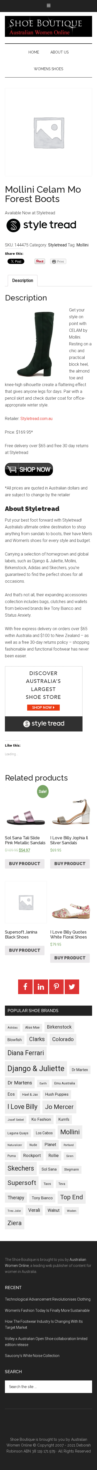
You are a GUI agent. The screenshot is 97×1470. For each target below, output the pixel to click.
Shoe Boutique (48, 26)
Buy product (24, 863)
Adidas (13, 1027)
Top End (71, 1197)
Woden (71, 1211)
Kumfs (63, 1119)
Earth (43, 1083)
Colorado (63, 1039)
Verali (34, 1210)
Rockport (32, 1155)
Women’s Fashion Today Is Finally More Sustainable (47, 1310)
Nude (33, 1145)
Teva (61, 1184)
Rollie (53, 1155)
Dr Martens (20, 1083)
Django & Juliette (36, 1068)
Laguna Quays (18, 1133)
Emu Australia (64, 1083)
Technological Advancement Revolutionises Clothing (48, 1299)
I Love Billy (23, 1107)
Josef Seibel (16, 1119)
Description (22, 280)
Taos (47, 1184)
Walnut (53, 1210)
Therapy (16, 1197)
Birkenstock (59, 1027)
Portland (69, 1145)
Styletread (57, 245)
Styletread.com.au (36, 418)
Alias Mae (32, 1027)
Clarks (37, 1039)
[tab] (23, 280)
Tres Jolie (14, 1211)
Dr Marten (80, 1070)
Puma (12, 1156)
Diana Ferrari (26, 1053)
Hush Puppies (57, 1094)
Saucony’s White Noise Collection (32, 1356)
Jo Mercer (59, 1107)
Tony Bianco (42, 1198)
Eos (11, 1094)
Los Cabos (44, 1133)
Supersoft (22, 1182)
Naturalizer (15, 1145)
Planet (50, 1144)
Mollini (82, 245)
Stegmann (71, 1169)
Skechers (21, 1168)
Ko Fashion (41, 1119)
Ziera (15, 1223)
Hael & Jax (30, 1094)
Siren (69, 1156)
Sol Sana (49, 1169)
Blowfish (15, 1040)
